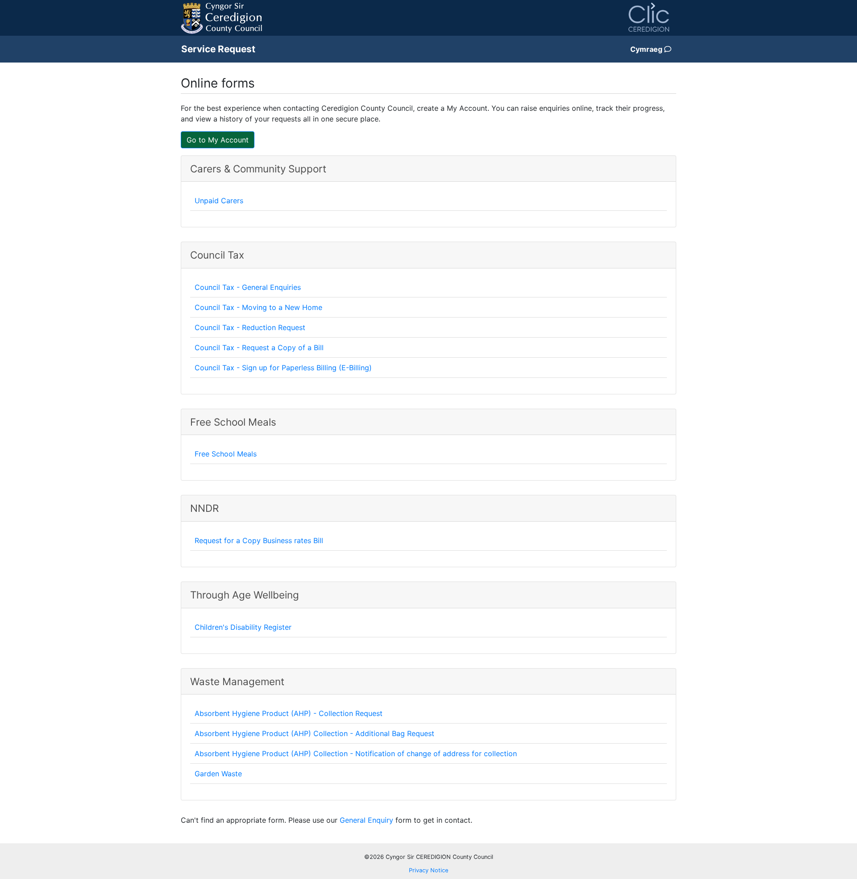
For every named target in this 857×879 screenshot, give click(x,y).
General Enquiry (366, 820)
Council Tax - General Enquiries (248, 287)
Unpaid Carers (219, 200)
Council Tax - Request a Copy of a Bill (259, 347)
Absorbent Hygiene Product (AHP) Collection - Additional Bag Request (314, 733)
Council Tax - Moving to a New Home (258, 307)
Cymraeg (647, 49)
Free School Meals (226, 453)
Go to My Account (218, 139)
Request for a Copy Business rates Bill (259, 540)
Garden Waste (218, 773)
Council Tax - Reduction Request (250, 327)
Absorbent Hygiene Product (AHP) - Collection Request (289, 713)
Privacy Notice (428, 870)
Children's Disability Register (243, 627)
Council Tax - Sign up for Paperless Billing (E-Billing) (283, 367)
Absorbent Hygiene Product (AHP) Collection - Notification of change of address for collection (356, 753)
